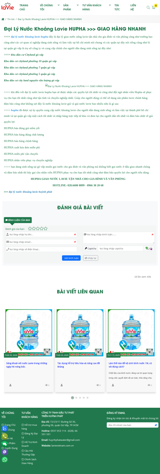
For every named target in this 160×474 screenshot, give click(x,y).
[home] (3, 19)
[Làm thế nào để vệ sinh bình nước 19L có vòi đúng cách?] (131, 333)
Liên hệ (133, 7)
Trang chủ (24, 7)
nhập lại (91, 258)
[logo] (8, 13)
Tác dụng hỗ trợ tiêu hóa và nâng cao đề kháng (79, 365)
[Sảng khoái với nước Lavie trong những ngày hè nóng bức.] (29, 333)
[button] (148, 7)
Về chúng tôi (46, 7)
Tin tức (117, 7)
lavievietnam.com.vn (62, 445)
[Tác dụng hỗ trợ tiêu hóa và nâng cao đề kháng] (80, 333)
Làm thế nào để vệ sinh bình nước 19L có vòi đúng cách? (130, 365)
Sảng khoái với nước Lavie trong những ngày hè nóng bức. (26, 365)
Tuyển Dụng (11, 448)
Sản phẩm (67, 7)
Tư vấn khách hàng (91, 7)
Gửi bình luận (71, 258)
